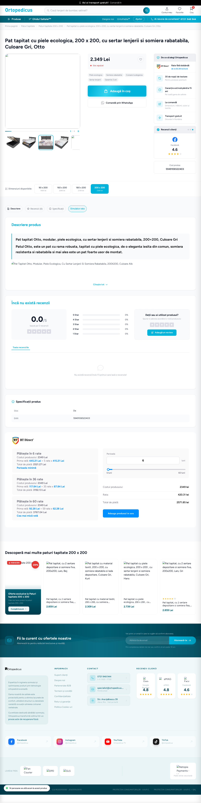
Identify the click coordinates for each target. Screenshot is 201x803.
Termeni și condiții (63, 691)
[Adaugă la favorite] (141, 59)
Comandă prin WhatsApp (119, 102)
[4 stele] (167, 325)
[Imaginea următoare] (79, 142)
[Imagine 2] (29, 142)
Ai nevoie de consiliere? (175, 19)
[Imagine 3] (45, 142)
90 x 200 (43, 189)
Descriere (15, 208)
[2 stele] (157, 325)
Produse (16, 19)
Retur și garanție (62, 701)
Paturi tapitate (28, 26)
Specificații (58, 208)
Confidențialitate (62, 696)
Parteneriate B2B (62, 685)
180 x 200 (81, 189)
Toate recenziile (21, 347)
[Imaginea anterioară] (5, 142)
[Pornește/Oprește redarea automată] (78, 131)
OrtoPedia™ (123, 19)
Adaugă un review (164, 332)
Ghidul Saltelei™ (41, 19)
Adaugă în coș (120, 91)
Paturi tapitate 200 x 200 (51, 26)
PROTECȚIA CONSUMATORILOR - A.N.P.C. (131, 790)
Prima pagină (11, 26)
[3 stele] (162, 325)
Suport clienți (61, 675)
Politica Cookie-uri (63, 707)
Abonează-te (180, 640)
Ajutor (139, 19)
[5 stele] (171, 325)
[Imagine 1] (13, 142)
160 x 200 (62, 189)
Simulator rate (77, 208)
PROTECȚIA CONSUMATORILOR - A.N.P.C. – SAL (175, 790)
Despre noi (108, 19)
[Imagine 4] (62, 142)
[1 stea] (152, 325)
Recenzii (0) (36, 208)
